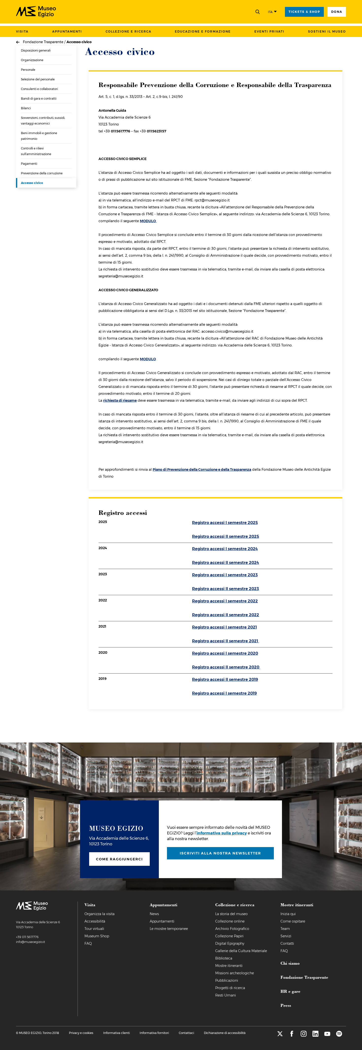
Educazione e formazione (203, 31)
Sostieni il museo (327, 31)
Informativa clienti (116, 1033)
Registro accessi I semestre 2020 (225, 653)
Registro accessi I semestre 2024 (225, 548)
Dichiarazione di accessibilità (225, 1033)
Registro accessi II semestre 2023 (225, 588)
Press (285, 1005)
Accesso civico (79, 42)
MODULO (148, 221)
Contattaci (186, 1033)
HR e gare (290, 991)
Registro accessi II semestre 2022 (225, 615)
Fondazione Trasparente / (44, 42)
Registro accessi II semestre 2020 (226, 667)
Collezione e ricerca (128, 31)
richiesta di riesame (120, 400)
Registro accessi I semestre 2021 (224, 627)
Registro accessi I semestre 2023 (225, 575)
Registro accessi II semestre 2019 (225, 679)
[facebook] (292, 1035)
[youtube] (327, 1035)
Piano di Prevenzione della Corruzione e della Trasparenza (202, 469)
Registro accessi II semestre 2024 (225, 562)
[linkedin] (315, 1035)
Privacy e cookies (81, 1033)
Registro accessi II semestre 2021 (225, 641)
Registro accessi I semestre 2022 (225, 601)
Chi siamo (290, 963)
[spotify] (339, 1035)
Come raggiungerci (119, 859)
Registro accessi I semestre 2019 (224, 693)
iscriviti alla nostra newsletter (220, 853)
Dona (336, 12)
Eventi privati (269, 31)
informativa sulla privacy (222, 833)
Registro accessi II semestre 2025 (225, 536)
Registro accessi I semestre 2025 (225, 522)
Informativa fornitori (154, 1033)
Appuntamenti (67, 31)
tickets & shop (304, 12)
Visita (22, 31)
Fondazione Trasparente (304, 977)
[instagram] (304, 1035)
